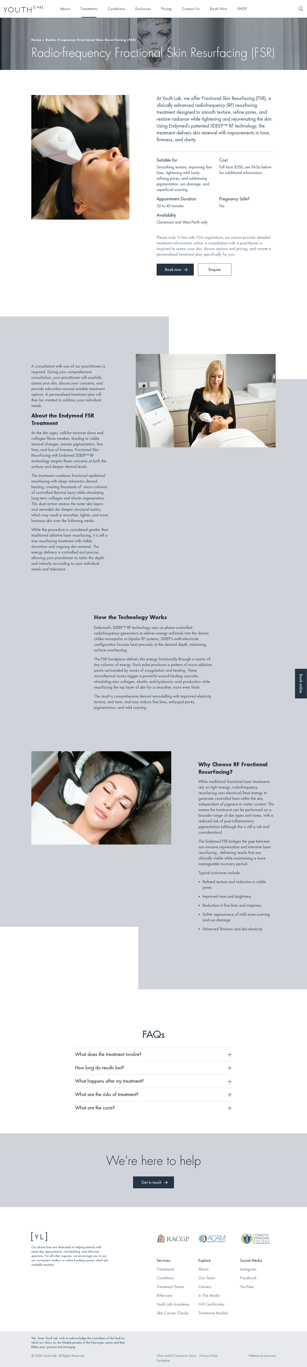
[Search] (300, 9)
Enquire (215, 269)
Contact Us (191, 9)
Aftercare (165, 1295)
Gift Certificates (211, 1304)
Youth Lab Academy (173, 1304)
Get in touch (151, 1182)
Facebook (248, 1278)
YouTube (247, 1286)
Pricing (166, 9)
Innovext (270, 1356)
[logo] (23, 9)
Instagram (248, 1269)
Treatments (89, 9)
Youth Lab (50, 1356)
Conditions (116, 9)
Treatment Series (170, 1286)
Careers (204, 1286)
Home (36, 40)
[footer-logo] (70, 1236)
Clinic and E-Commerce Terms (177, 1356)
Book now (173, 269)
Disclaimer (163, 1360)
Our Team (206, 1278)
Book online (301, 683)
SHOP (242, 9)
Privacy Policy (208, 1356)
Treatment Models (213, 1313)
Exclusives (143, 9)
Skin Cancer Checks (173, 1313)
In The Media (209, 1295)
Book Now (218, 9)
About (65, 9)
